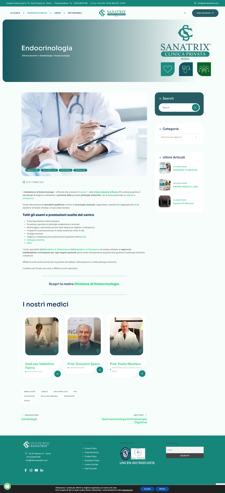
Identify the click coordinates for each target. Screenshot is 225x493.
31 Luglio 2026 (180, 167)
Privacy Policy (91, 448)
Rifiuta (162, 489)
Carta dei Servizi (92, 452)
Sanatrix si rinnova (183, 203)
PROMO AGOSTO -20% (185, 186)
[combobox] (179, 137)
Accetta (147, 489)
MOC (29, 243)
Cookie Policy (90, 456)
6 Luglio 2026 (179, 200)
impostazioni (127, 490)
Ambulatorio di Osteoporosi (86, 249)
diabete (130, 195)
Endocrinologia (49, 170)
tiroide (27, 401)
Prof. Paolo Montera (125, 364)
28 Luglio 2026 (180, 183)
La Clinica (15, 13)
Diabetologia (32, 170)
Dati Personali (75, 13)
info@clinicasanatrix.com (208, 3)
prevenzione (69, 396)
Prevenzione (80, 170)
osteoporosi (28, 198)
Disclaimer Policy (92, 460)
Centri (57, 13)
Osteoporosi (66, 170)
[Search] (185, 13)
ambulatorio (29, 392)
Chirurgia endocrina (35, 240)
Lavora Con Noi (91, 464)
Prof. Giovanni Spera (84, 364)
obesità (82, 237)
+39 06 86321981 (80, 3)
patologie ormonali (49, 396)
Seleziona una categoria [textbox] (171, 137)
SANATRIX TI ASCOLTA (185, 170)
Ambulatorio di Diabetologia (55, 249)
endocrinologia (61, 392)
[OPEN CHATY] (7, 486)
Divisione (82, 192)
